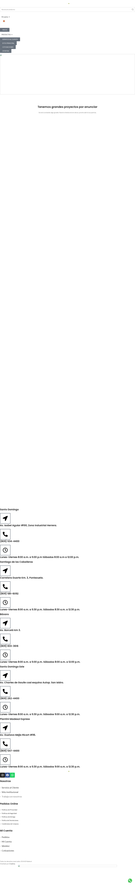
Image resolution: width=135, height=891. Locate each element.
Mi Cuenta (7, 841)
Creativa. (12, 864)
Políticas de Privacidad (9, 810)
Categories (67, 74)
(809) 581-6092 (9, 593)
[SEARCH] (132, 9)
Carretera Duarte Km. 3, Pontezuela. (21, 577)
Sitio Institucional (10, 792)
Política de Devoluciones (10, 820)
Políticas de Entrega (8, 817)
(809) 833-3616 (9, 646)
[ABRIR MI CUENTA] (9, 17)
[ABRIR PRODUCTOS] (12, 35)
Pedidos (5, 837)
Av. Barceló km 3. (10, 630)
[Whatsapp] (12, 775)
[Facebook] (7, 775)
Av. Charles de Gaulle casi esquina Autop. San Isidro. (32, 682)
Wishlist (5, 846)
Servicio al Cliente (10, 787)
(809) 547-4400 (9, 750)
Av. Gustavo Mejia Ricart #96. (18, 735)
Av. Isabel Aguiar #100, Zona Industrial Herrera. (28, 525)
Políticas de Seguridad (9, 813)
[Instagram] (2, 775)
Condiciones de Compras (10, 824)
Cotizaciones (8, 850)
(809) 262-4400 (9, 698)
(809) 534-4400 (9, 541)
